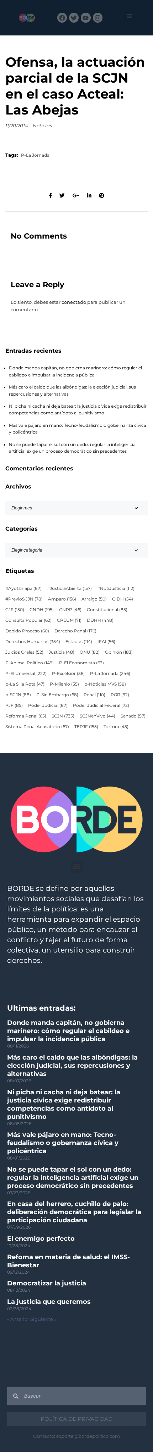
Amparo (62, 599)
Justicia (61, 652)
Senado (133, 716)
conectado (74, 302)
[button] (129, 16)
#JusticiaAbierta (69, 588)
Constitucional (107, 609)
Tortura (116, 726)
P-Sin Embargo (57, 694)
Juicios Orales (24, 652)
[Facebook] (62, 17)
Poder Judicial (48, 705)
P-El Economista (81, 662)
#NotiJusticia (115, 588)
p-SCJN (18, 694)
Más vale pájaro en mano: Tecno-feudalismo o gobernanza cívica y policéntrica (62, 1143)
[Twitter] (74, 17)
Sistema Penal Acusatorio (37, 726)
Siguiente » (43, 1319)
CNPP (70, 609)
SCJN (63, 716)
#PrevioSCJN (24, 599)
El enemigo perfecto (41, 1238)
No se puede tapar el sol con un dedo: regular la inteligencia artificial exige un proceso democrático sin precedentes (72, 1178)
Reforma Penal (25, 716)
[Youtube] (85, 17)
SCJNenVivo (97, 716)
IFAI (106, 641)
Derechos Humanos (32, 641)
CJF (14, 609)
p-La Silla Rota (24, 684)
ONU (90, 652)
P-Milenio (64, 684)
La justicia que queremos (49, 1302)
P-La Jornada (35, 155)
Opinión (119, 652)
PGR (120, 694)
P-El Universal (26, 673)
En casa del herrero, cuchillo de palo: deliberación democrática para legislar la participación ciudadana (74, 1212)
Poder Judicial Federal (101, 705)
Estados (78, 641)
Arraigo (94, 599)
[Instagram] (97, 17)
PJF (14, 705)
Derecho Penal (75, 631)
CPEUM (69, 620)
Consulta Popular (28, 620)
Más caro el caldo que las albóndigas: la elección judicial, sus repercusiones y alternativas (72, 1066)
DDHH (100, 620)
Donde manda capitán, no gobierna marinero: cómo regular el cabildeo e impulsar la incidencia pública (68, 1031)
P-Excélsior (68, 673)
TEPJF (86, 726)
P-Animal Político (29, 662)
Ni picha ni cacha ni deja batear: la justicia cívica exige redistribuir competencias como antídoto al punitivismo (63, 1104)
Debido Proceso (27, 631)
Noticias (42, 125)
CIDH (122, 599)
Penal (94, 694)
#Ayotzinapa (23, 588)
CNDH (42, 609)
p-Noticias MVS (105, 684)
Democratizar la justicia (46, 1283)
